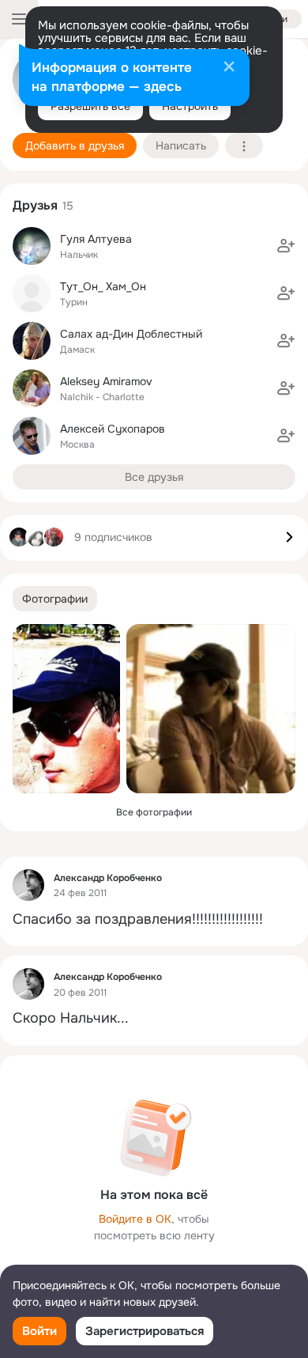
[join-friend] (285, 245)
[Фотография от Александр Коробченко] (66, 708)
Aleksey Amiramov (106, 381)
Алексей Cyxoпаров (112, 429)
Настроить (190, 106)
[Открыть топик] (154, 919)
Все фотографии (154, 812)
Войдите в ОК (135, 1219)
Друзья (35, 205)
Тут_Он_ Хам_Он (103, 286)
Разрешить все (90, 106)
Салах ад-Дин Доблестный (131, 334)
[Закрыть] (229, 68)
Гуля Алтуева (96, 239)
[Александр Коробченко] (28, 885)
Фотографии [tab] (55, 599)
